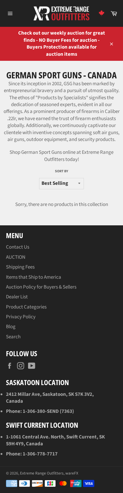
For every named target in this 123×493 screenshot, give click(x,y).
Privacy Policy (21, 316)
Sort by (61, 171)
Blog (11, 326)
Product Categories (26, 307)
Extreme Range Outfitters (42, 473)
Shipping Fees (20, 267)
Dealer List (17, 296)
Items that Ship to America (33, 277)
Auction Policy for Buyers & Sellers (41, 287)
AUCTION (15, 257)
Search (13, 336)
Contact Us (17, 247)
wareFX (71, 473)
